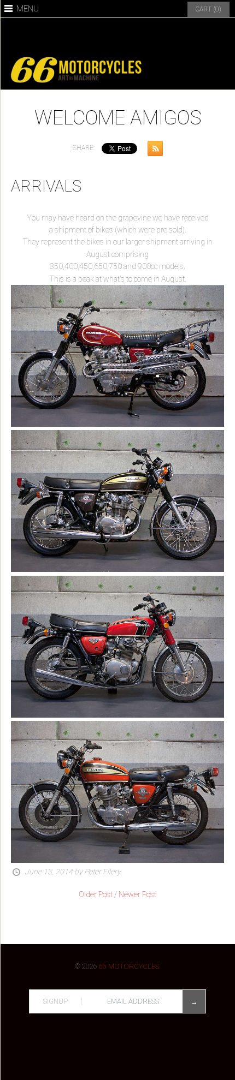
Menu (27, 9)
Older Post (96, 894)
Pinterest (105, 35)
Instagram (131, 35)
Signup (55, 1001)
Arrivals (46, 186)
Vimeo (156, 35)
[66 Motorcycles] (117, 56)
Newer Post (137, 894)
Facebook (79, 35)
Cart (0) (208, 9)
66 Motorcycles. (130, 966)
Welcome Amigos (117, 117)
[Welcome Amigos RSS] (152, 150)
